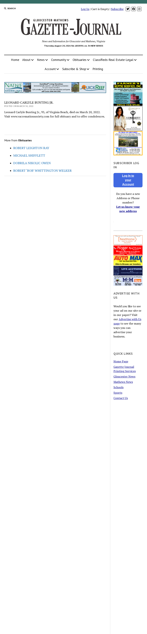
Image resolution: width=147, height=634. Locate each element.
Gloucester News (124, 376)
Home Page (120, 361)
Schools (118, 387)
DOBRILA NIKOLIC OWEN (32, 163)
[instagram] (139, 9)
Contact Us (120, 398)
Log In (85, 9)
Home (15, 60)
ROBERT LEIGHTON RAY (31, 148)
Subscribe (117, 9)
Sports (117, 393)
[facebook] (133, 9)
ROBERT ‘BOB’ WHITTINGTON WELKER (42, 170)
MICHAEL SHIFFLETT (29, 155)
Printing (98, 69)
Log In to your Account (128, 180)
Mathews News (123, 382)
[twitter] (128, 9)
